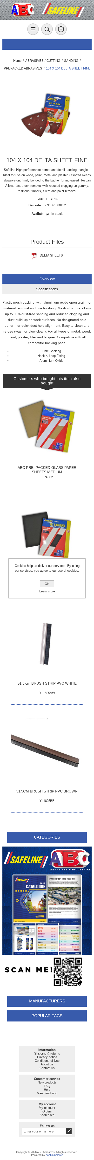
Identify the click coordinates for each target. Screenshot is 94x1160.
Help (47, 1089)
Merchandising (47, 1093)
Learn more (47, 591)
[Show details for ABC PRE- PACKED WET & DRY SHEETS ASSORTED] (47, 535)
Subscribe (68, 1131)
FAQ (47, 1086)
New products (47, 1082)
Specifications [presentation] (47, 289)
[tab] (47, 279)
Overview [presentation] (47, 279)
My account (47, 1108)
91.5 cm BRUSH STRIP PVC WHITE (47, 683)
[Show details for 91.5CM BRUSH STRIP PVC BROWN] (47, 750)
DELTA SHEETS (51, 255)
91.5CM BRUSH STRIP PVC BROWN (47, 791)
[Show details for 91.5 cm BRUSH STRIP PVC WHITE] (47, 642)
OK (47, 584)
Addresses (47, 1115)
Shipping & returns (47, 1053)
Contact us (47, 1068)
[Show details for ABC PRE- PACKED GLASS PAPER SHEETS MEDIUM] (47, 427)
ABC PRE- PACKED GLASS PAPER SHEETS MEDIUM (47, 469)
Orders (47, 1111)
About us (47, 1064)
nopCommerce (54, 1154)
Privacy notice (47, 1057)
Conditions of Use (47, 1061)
